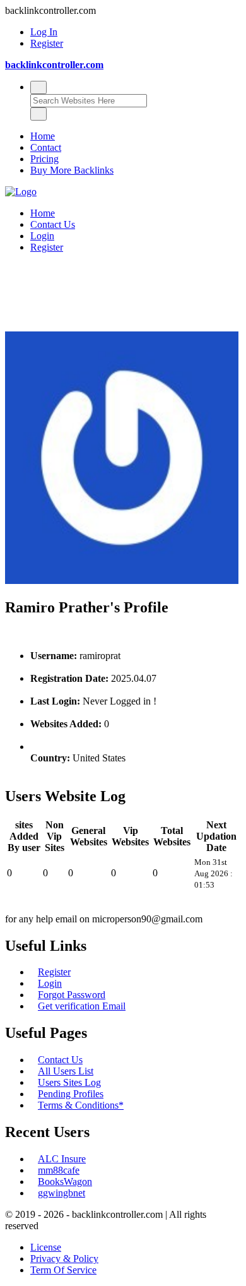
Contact (45, 147)
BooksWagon (65, 1181)
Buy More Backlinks (72, 170)
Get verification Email (82, 1006)
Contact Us (52, 224)
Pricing (44, 158)
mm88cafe (58, 1170)
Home (42, 136)
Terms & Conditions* (81, 1105)
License (45, 1247)
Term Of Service (63, 1270)
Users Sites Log (69, 1082)
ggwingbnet (61, 1193)
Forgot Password (71, 994)
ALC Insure (62, 1158)
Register (46, 43)
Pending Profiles (70, 1093)
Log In (43, 32)
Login (42, 235)
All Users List (65, 1071)
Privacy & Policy (64, 1258)
